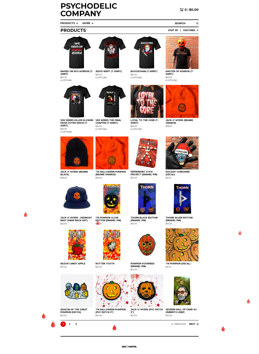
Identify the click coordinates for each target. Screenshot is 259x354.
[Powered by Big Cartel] (129, 347)
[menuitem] (69, 23)
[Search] (197, 23)
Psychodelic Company (88, 9)
